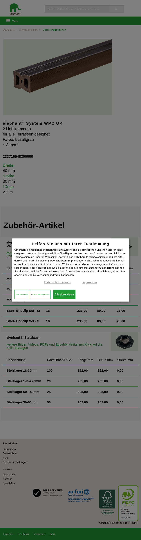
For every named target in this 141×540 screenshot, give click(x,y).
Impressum (89, 282)
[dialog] (70, 270)
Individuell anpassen (40, 294)
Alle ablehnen (22, 294)
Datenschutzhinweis (57, 282)
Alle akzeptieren (64, 294)
